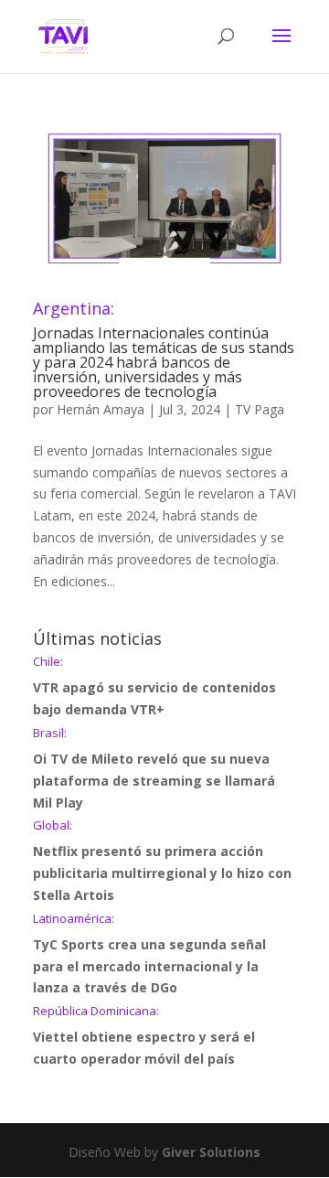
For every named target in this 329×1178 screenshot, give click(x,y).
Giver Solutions (211, 1152)
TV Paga (259, 409)
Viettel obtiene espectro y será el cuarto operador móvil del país (144, 1036)
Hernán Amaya (100, 409)
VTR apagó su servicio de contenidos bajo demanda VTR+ (154, 687)
